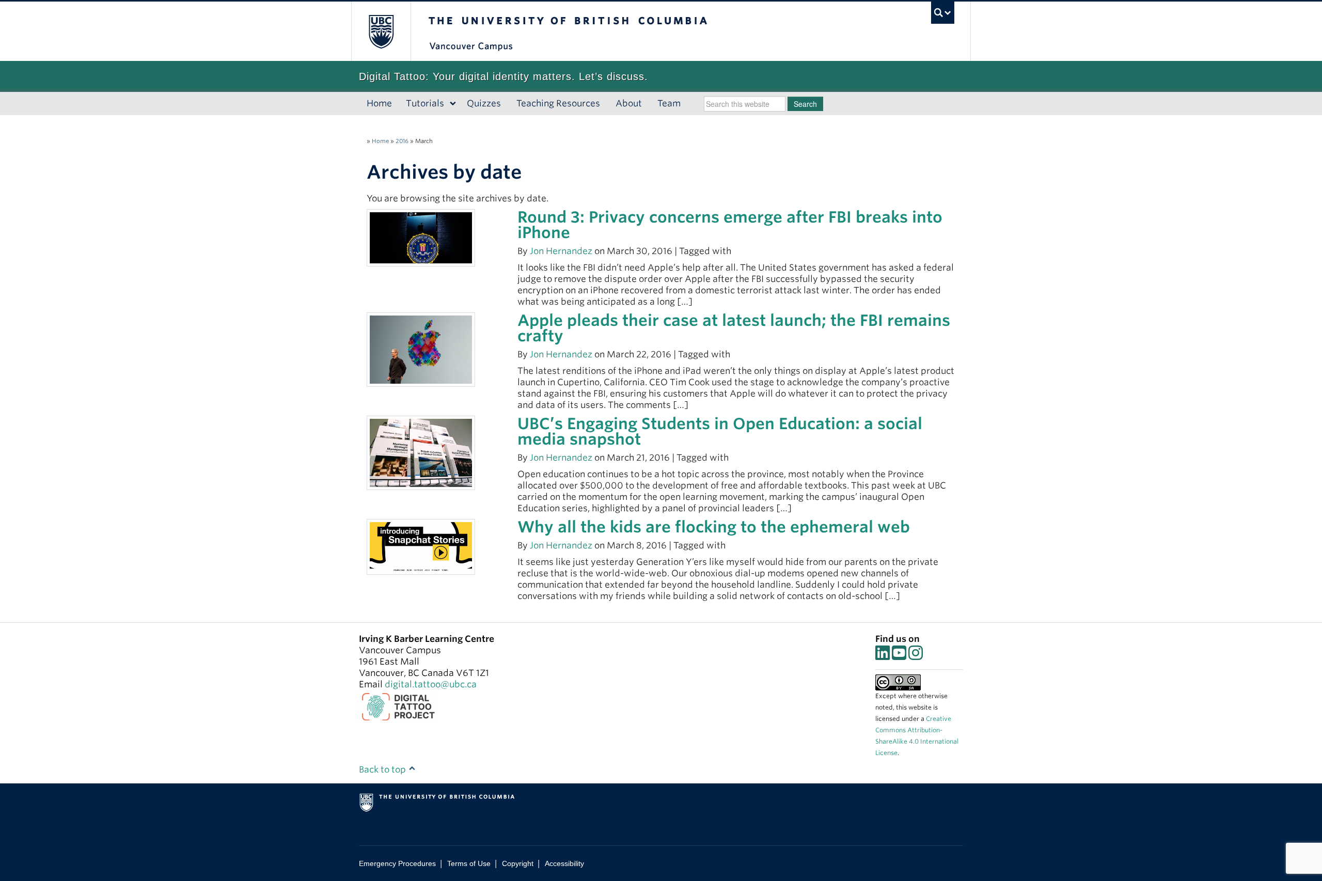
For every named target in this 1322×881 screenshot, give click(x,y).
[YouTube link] (899, 656)
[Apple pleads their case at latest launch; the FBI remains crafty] (421, 349)
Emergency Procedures (397, 863)
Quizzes (484, 103)
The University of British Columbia (381, 31)
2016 (402, 141)
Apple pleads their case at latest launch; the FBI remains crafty (733, 328)
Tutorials (425, 103)
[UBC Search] (942, 13)
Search (805, 104)
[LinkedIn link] (882, 656)
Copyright (517, 863)
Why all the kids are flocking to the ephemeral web (713, 526)
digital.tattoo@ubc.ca (431, 684)
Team (669, 103)
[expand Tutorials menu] (453, 103)
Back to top (383, 769)
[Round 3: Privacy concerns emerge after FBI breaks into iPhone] (421, 237)
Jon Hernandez (561, 251)
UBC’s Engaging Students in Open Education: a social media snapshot (719, 431)
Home (379, 103)
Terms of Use (469, 863)
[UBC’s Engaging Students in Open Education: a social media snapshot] (421, 452)
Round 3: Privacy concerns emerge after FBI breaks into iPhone (729, 225)
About (629, 103)
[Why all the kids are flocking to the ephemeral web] (421, 546)
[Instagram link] (915, 656)
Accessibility (564, 863)
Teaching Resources (558, 103)
